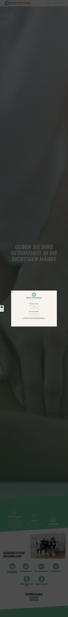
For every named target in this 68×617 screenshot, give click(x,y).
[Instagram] (2, 307)
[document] (34, 308)
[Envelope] (2, 310)
